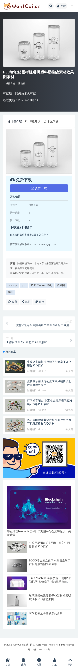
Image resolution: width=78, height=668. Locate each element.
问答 (39, 664)
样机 (10, 292)
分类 (23, 664)
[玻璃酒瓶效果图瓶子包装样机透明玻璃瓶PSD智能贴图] (17, 600)
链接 (41, 302)
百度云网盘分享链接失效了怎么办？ (29, 235)
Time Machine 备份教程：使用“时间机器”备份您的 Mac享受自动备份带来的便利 (50, 582)
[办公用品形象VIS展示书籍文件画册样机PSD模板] (17, 547)
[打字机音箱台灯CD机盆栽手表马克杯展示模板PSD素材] (15, 406)
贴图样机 (10, 83)
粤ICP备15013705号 (39, 649)
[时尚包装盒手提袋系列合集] (17, 618)
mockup (12, 285)
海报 (27, 302)
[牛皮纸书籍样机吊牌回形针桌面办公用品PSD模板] (15, 366)
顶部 (70, 664)
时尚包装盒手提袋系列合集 (46, 613)
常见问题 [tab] (52, 121)
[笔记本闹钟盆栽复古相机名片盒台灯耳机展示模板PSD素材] (15, 426)
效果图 (61, 285)
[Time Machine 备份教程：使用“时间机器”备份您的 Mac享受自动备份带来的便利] (17, 583)
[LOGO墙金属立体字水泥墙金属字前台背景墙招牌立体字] (17, 565)
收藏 (14, 302)
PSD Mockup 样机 (41, 285)
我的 (54, 664)
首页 (7, 664)
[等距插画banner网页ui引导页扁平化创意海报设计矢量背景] (39, 507)
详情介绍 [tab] (16, 121)
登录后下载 (39, 188)
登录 (63, 6)
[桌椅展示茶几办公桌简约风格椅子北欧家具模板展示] (15, 387)
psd (24, 285)
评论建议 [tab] (34, 121)
